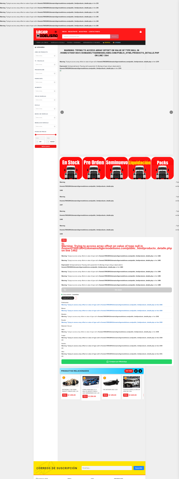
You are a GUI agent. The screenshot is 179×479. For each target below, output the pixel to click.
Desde (37, 138)
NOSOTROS (83, 31)
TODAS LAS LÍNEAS (42, 42)
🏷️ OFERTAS (106, 42)
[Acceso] (140, 31)
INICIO (64, 31)
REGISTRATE (72, 31)
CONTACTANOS (94, 31)
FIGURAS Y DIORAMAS (74, 42)
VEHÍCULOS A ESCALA (57, 42)
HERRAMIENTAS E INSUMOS (91, 42)
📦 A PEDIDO (117, 42)
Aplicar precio (46, 146)
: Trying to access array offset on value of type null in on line (111, 304)
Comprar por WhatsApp (118, 361)
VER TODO (129, 371)
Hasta (48, 138)
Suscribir (138, 468)
